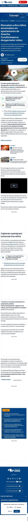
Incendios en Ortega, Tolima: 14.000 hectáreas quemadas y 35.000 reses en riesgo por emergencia (14, 436)
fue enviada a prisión (12, 244)
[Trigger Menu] (2, 2)
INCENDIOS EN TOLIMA (12, 5)
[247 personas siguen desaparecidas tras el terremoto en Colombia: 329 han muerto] (5, 159)
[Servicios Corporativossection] (25, 500)
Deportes (19, 507)
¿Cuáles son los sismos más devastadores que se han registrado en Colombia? (14, 415)
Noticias (11, 507)
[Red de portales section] (25, 496)
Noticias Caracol (4, 20)
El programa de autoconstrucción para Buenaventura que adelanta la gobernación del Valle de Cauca (14, 420)
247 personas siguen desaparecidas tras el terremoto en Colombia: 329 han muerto (18, 161)
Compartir (22, 59)
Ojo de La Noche (17, 380)
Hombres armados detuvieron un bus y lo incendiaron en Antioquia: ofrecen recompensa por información (17, 150)
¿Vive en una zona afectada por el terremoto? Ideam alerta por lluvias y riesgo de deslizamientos (14, 425)
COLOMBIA (12, 20)
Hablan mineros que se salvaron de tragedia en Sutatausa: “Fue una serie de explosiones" (15, 113)
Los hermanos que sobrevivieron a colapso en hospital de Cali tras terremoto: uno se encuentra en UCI (13, 431)
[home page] (11, 2)
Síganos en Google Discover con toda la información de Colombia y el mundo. (15, 105)
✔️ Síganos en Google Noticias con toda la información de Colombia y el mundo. (14, 257)
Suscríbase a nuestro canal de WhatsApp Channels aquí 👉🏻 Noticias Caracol (14, 98)
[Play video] (14, 73)
